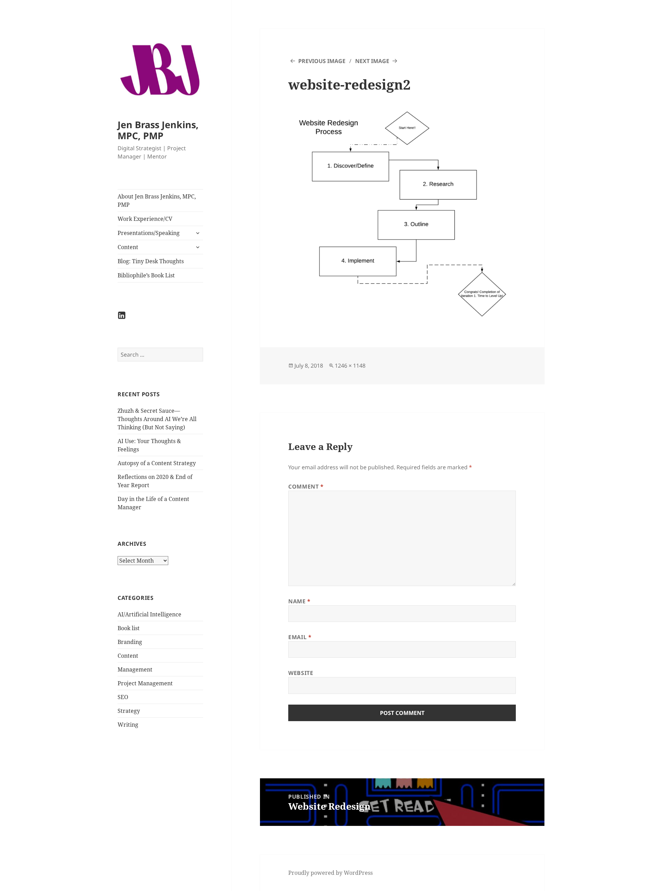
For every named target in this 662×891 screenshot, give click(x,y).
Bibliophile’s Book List (146, 275)
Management (135, 669)
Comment (306, 486)
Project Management (145, 683)
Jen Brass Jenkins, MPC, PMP (158, 130)
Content (128, 247)
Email (299, 637)
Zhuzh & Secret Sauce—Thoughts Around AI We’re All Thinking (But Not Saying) (157, 419)
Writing (128, 724)
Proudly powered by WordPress (330, 873)
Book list (129, 628)
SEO (123, 697)
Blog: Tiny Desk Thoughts (151, 261)
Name (299, 601)
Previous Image (321, 61)
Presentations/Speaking (149, 233)
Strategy (129, 711)
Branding (130, 642)
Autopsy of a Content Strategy (157, 463)
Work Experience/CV (145, 219)
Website (300, 673)
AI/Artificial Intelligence (149, 614)
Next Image (372, 61)
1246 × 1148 (350, 365)
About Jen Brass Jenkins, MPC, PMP (157, 200)
